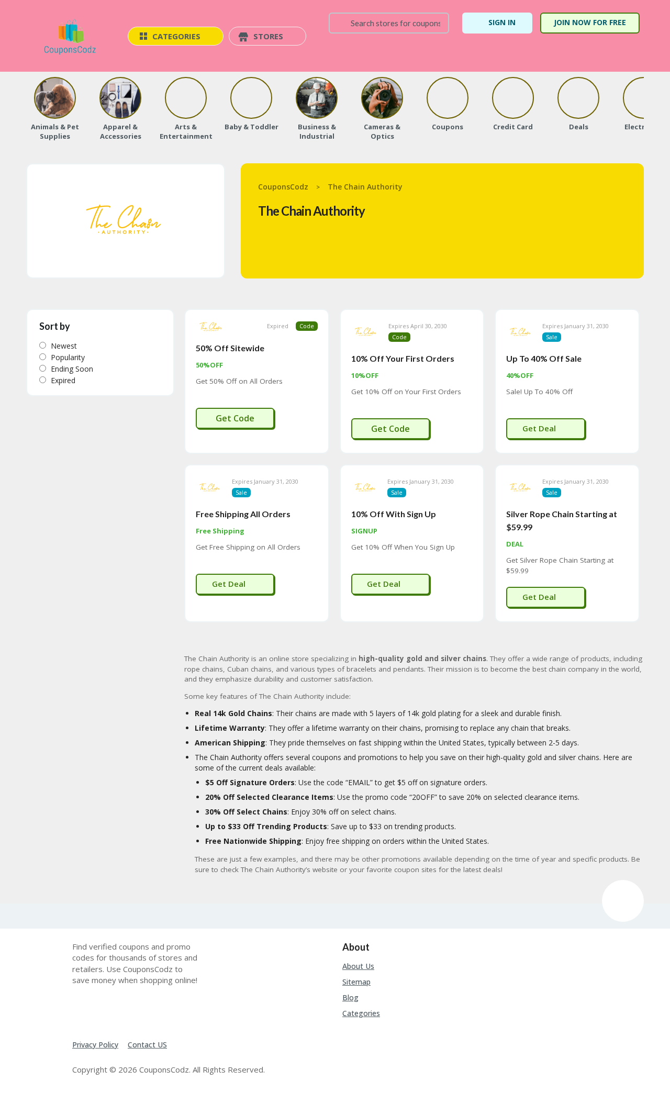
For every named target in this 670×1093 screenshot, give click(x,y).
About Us (358, 966)
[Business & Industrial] (316, 98)
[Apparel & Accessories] (120, 98)
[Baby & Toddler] (251, 98)
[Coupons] (447, 98)
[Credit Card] (513, 98)
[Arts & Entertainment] (186, 98)
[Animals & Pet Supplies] (55, 98)
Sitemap (356, 982)
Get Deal (540, 428)
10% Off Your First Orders (402, 358)
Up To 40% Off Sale (544, 358)
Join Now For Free (590, 22)
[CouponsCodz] (72, 37)
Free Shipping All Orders (243, 514)
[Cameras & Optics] (382, 98)
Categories (361, 1013)
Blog (350, 997)
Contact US (147, 1045)
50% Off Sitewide (230, 348)
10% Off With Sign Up (393, 514)
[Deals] (578, 98)
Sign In (502, 22)
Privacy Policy (95, 1045)
